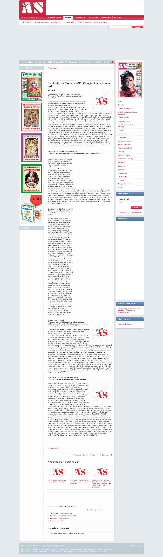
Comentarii (107, 455)
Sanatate (88, 22)
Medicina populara (100, 22)
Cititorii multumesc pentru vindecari (127, 113)
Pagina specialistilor (125, 148)
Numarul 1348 (60, 62)
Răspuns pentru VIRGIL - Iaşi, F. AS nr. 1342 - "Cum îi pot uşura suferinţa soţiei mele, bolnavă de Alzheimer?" (102, 483)
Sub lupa (121, 180)
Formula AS (28, 62)
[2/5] (51, 506)
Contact (117, 18)
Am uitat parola (136, 213)
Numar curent (26, 546)
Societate (121, 166)
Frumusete (122, 137)
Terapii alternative (124, 184)
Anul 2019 (47, 62)
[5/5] (57, 506)
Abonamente (79, 18)
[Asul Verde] (31, 87)
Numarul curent (54, 18)
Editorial (121, 130)
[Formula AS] (32, 7)
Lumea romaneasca (41, 22)
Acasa (120, 101)
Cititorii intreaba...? (125, 108)
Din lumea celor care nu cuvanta (126, 125)
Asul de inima (26, 22)
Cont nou (123, 213)
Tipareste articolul (56, 521)
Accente (121, 105)
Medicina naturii (56, 22)
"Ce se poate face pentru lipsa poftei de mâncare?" (57, 481)
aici (82, 533)
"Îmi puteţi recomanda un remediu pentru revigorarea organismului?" (80, 481)
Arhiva (68, 18)
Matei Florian (54, 448)
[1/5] (49, 506)
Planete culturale (124, 155)
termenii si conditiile (76, 551)
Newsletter (106, 18)
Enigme (79, 22)
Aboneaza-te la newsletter (59, 518)
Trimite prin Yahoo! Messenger (61, 513)
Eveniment (122, 134)
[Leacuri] (31, 118)
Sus (140, 546)
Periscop (121, 151)
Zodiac (120, 187)
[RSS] (112, 62)
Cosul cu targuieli (124, 121)
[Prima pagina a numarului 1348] (130, 80)
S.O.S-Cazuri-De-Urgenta (127, 159)
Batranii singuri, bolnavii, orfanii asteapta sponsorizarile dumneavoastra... (129, 310)
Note (95, 455)
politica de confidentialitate (95, 551)
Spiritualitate (69, 22)
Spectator (73, 62)
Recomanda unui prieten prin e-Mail (63, 516)
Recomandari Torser (125, 324)
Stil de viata (122, 176)
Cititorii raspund (124, 117)
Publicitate (93, 18)
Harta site (133, 546)
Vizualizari (81, 455)
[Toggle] (141, 193)
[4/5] (55, 506)
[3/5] (53, 506)
